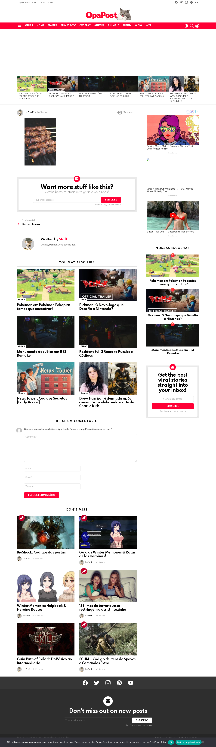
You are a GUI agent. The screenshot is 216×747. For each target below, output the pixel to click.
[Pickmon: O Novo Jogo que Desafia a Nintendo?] (62, 84)
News (83, 300)
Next (197, 90)
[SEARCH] (192, 25)
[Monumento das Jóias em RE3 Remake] (93, 84)
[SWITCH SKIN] (186, 25)
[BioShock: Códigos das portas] (45, 532)
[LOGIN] (197, 25)
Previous (18, 90)
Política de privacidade (188, 742)
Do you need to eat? (26, 2)
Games (52, 25)
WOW (138, 25)
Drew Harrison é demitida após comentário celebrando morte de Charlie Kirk (106, 402)
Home (40, 25)
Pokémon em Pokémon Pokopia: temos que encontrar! (30, 96)
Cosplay (85, 25)
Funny (127, 25)
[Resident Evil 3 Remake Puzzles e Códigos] (123, 84)
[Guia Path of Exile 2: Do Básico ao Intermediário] (45, 639)
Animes (99, 25)
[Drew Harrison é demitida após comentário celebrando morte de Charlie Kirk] (184, 84)
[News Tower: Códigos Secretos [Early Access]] (153, 84)
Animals (113, 25)
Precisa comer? (45, 2)
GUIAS (29, 25)
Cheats (21, 393)
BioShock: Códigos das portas (41, 552)
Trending (22, 518)
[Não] (203, 741)
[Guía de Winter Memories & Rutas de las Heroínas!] (108, 532)
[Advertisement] (108, 52)
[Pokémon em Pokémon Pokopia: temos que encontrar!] (32, 84)
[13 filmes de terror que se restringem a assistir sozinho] (108, 586)
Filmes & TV (68, 25)
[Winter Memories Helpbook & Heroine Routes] (45, 586)
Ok (171, 742)
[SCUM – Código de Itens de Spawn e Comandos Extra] (108, 639)
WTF (148, 25)
